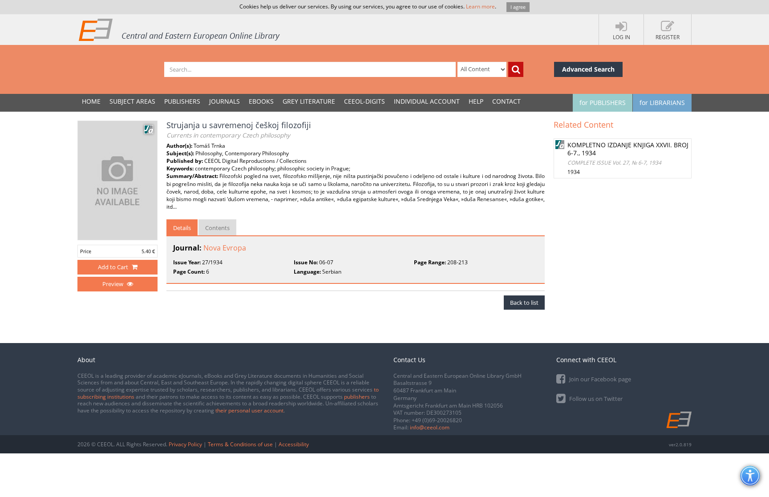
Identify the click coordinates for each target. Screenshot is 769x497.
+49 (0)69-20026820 (437, 420)
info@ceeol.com (429, 427)
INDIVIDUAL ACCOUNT (427, 101)
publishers (357, 396)
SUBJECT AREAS (132, 101)
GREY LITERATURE (309, 101)
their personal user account (249, 410)
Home (91, 101)
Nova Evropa (224, 248)
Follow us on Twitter (595, 399)
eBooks (261, 101)
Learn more (480, 6)
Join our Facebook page (599, 379)
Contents (217, 228)
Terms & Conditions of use (240, 444)
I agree (518, 7)
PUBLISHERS (182, 101)
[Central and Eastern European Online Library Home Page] (179, 29)
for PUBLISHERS (602, 102)
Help (476, 101)
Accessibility (294, 444)
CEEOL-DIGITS (364, 101)
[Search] (515, 69)
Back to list (524, 303)
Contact (506, 101)
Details (182, 228)
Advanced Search (588, 69)
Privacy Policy (185, 444)
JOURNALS (224, 101)
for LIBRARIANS (662, 102)
